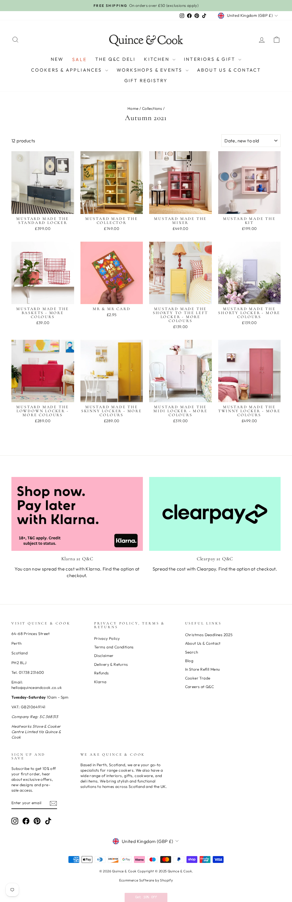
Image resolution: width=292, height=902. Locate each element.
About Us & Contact (229, 70)
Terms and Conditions (114, 647)
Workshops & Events (150, 70)
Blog (189, 660)
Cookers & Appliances (67, 70)
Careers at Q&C (199, 686)
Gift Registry (146, 80)
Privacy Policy (107, 638)
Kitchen (157, 59)
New (57, 59)
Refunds (101, 673)
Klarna (100, 681)
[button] (146, 897)
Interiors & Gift (210, 59)
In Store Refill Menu (202, 669)
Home (133, 108)
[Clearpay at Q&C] (215, 514)
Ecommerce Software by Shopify (146, 880)
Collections (152, 108)
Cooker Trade (197, 678)
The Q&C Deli (115, 59)
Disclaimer (104, 655)
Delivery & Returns (111, 664)
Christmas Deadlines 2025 (209, 634)
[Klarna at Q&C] (77, 514)
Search (191, 652)
